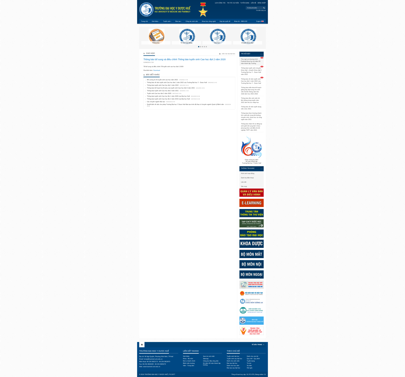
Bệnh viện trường (189, 363)
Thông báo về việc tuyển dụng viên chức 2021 (251, 108)
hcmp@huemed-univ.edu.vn (153, 359)
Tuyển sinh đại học (233, 356)
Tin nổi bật (245, 54)
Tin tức (249, 363)
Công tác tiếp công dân (211, 361)
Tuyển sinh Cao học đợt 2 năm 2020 (164, 93)
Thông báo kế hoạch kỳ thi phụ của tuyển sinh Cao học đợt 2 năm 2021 (176, 88)
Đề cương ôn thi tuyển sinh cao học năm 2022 (167, 80)
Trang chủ (144, 21)
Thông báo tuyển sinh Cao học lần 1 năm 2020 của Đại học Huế (173, 96)
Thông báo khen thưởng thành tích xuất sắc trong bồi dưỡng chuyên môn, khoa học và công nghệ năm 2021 (251, 116)
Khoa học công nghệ (209, 21)
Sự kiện (249, 365)
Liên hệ (253, 3)
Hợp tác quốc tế (225, 21)
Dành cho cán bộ (252, 356)
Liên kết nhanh (191, 351)
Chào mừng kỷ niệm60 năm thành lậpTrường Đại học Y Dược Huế (251, 161)
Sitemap (206, 358)
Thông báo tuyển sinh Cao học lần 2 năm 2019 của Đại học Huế (173, 99)
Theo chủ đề (233, 351)
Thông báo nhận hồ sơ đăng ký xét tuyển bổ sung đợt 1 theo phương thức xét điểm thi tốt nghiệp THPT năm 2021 (251, 127)
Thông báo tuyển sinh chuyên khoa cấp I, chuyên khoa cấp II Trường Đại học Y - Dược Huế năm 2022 (251, 71)
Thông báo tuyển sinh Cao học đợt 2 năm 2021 (168, 90)
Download (156, 70)
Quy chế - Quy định (253, 358)
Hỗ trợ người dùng (247, 182)
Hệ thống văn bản (247, 178)
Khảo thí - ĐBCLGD (240, 21)
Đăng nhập (262, 3)
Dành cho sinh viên (233, 361)
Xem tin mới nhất (208, 356)
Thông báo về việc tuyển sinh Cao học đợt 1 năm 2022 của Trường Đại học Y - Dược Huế (182, 82)
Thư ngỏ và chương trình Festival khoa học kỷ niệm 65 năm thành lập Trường (250, 61)
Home (141, 344)
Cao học (150, 53)
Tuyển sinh (166, 21)
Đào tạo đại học (232, 363)
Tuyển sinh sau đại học (234, 358)
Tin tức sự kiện (233, 3)
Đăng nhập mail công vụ (249, 186)
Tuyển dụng (244, 3)
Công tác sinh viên (192, 21)
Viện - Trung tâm (188, 365)
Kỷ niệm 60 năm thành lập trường (212, 364)
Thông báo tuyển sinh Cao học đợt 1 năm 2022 (168, 85)
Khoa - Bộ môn (188, 358)
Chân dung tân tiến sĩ (248, 173)
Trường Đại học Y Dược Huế (154, 351)
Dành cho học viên (233, 365)
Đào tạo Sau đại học (228, 53)
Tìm (264, 7)
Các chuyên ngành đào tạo (161, 101)
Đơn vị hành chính (189, 361)
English (258, 21)
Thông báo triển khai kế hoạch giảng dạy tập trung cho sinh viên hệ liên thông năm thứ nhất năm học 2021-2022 (251, 91)
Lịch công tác (220, 3)
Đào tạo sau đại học (233, 368)
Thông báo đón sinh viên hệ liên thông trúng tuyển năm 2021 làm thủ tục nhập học (250, 100)
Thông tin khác (248, 168)
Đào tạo (178, 21)
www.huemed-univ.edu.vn (151, 366)
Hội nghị (249, 368)
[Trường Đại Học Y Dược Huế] (165, 9)
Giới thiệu (155, 21)
